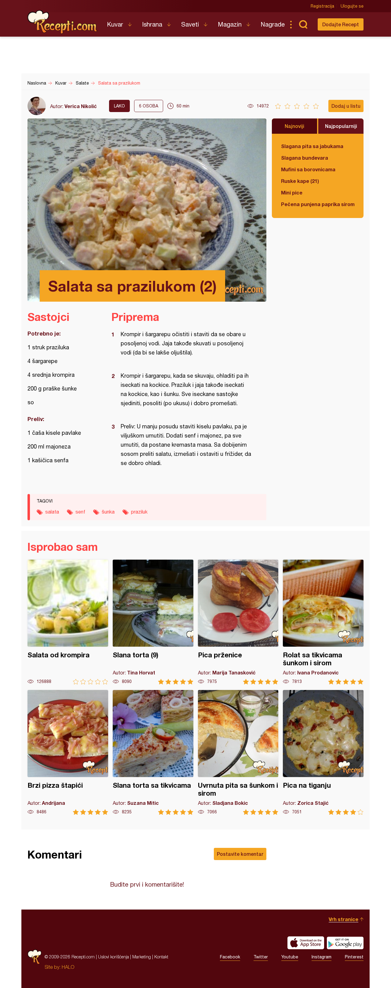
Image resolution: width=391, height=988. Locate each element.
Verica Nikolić (80, 106)
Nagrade (273, 24)
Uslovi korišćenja (113, 956)
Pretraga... (303, 24)
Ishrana (152, 24)
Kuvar (115, 24)
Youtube (289, 956)
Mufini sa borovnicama (308, 169)
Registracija (322, 6)
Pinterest (354, 956)
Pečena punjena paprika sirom (317, 204)
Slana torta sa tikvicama (153, 752)
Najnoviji (294, 126)
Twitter (261, 956)
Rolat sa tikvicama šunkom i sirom (323, 622)
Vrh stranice (343, 919)
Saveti (190, 24)
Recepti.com (62, 22)
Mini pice (291, 192)
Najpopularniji (341, 126)
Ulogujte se (352, 6)
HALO (68, 967)
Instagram (321, 956)
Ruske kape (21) (300, 181)
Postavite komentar (240, 854)
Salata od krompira (67, 622)
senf (80, 511)
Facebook (230, 956)
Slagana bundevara (304, 158)
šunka (108, 511)
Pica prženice (238, 622)
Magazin (230, 24)
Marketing (141, 956)
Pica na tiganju (323, 752)
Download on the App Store (305, 942)
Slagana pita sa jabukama (312, 146)
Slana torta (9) (153, 622)
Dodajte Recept (340, 24)
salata (52, 511)
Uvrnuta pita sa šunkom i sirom (238, 752)
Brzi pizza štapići (67, 752)
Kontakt (161, 956)
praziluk (139, 511)
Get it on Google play (345, 942)
